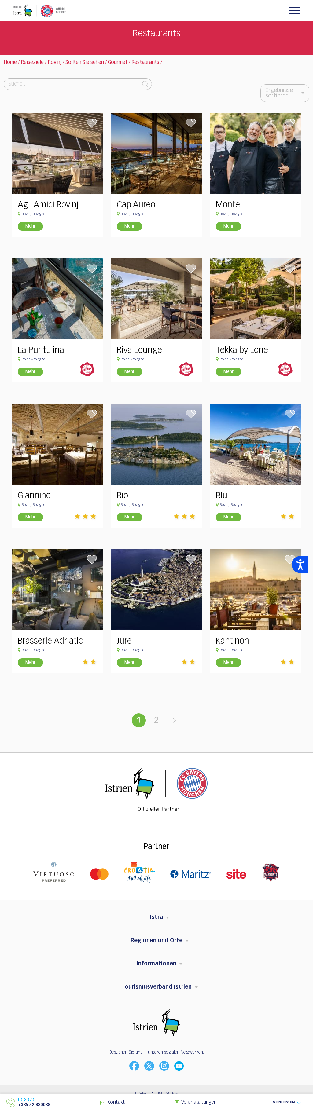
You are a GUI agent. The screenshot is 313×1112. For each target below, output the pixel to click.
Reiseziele (32, 62)
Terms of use (168, 1093)
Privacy (141, 1093)
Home (10, 62)
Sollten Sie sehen (84, 62)
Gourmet (117, 62)
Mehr (30, 226)
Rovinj (54, 62)
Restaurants (145, 62)
